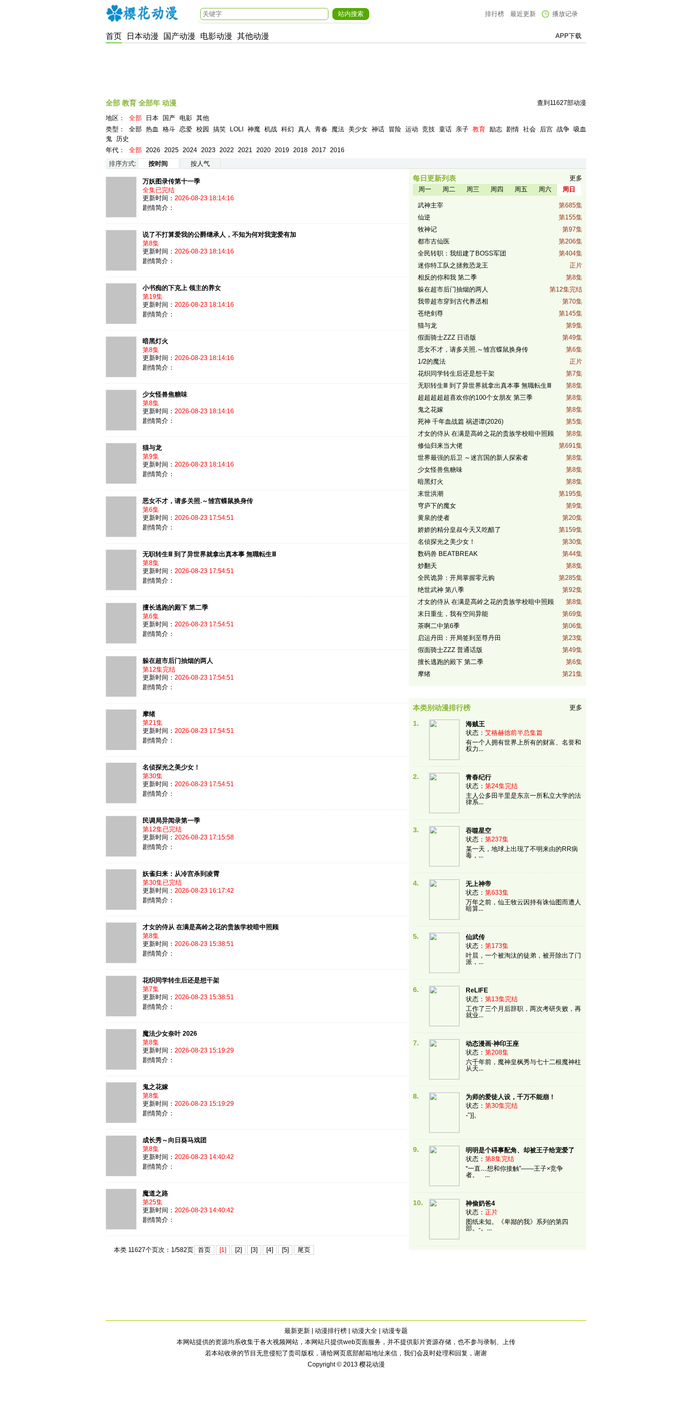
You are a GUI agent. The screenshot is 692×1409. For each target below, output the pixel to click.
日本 (152, 118)
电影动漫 (216, 36)
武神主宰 (430, 205)
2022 (226, 150)
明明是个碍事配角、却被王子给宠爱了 (520, 1150)
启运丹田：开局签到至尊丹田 (459, 637)
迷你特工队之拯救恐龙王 (453, 265)
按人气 (200, 163)
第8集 (574, 277)
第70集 (572, 301)
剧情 (512, 129)
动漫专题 (395, 1330)
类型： (115, 129)
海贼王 (475, 724)
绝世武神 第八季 (441, 589)
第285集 (570, 577)
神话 (378, 129)
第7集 (574, 373)
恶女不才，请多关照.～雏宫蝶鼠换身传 (198, 500)
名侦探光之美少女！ (171, 767)
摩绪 (149, 714)
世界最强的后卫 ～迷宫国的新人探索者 (473, 457)
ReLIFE (477, 990)
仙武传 (475, 937)
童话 (445, 129)
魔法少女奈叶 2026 (170, 1033)
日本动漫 (143, 36)
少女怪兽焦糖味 (165, 394)
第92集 (572, 589)
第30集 (572, 541)
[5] (285, 1249)
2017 (319, 150)
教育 (479, 129)
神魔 (253, 129)
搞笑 (219, 129)
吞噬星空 (478, 830)
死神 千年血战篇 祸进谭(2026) (460, 421)
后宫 (546, 129)
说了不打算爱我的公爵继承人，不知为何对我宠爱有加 (219, 234)
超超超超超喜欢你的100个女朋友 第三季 (475, 397)
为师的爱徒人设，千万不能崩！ (510, 1096)
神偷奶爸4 (480, 1203)
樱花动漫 (142, 13)
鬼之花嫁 (155, 1086)
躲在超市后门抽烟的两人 (178, 660)
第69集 (572, 613)
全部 (135, 118)
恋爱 (185, 129)
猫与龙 (152, 447)
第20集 (572, 517)
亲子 (462, 129)
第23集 (572, 637)
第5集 (574, 421)
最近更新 (523, 13)
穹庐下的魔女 (437, 505)
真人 (304, 129)
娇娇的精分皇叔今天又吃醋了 (459, 529)
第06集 (572, 625)
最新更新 (297, 1330)
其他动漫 (253, 36)
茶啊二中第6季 (439, 625)
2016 (337, 150)
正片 (575, 265)
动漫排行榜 (331, 1330)
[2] (238, 1249)
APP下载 (568, 35)
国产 (169, 118)
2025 (171, 150)
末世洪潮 (430, 493)
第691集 (570, 445)
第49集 (572, 337)
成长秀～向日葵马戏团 (175, 1140)
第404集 (570, 253)
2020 (263, 150)
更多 (575, 178)
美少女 (358, 129)
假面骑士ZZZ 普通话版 (450, 649)
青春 (321, 129)
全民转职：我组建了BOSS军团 (462, 253)
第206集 (570, 241)
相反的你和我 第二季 (447, 277)
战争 (563, 129)
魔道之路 (155, 1193)
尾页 (304, 1249)
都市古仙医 (434, 241)
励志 (495, 129)
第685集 (570, 205)
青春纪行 (478, 777)
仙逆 (424, 217)
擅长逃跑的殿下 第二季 (175, 607)
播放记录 (565, 13)
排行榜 (494, 13)
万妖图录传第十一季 (171, 181)
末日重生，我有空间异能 (453, 613)
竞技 (428, 129)
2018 (300, 150)
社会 (529, 129)
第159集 (570, 529)
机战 (270, 129)
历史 (122, 138)
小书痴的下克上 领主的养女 (182, 287)
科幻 (287, 129)
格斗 (169, 129)
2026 (153, 150)
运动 (411, 129)
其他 (202, 118)
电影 (185, 118)
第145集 (570, 313)
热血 (152, 129)
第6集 (574, 349)
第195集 (570, 493)
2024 (190, 150)
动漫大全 (364, 1330)
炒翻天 (427, 565)
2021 (245, 150)
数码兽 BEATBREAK (448, 553)
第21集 (572, 673)
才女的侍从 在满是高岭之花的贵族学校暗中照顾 (211, 927)
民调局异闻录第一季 (171, 820)
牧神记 (427, 229)
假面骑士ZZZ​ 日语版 (447, 337)
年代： (115, 150)
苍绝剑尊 (430, 313)
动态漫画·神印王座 (492, 1043)
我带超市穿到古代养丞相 (453, 301)
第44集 (572, 553)
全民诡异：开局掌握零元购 (456, 577)
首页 (114, 36)
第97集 (572, 229)
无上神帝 (478, 883)
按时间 (158, 163)
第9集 (574, 325)
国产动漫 (179, 36)
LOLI (236, 129)
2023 (208, 150)
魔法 (338, 129)
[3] (254, 1249)
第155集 (570, 217)
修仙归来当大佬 (440, 445)
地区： (115, 118)
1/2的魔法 (432, 361)
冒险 (394, 129)
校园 (202, 129)
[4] (269, 1249)
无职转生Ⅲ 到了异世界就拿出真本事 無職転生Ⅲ (209, 554)
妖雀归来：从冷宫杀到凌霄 (181, 873)
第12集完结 (565, 289)
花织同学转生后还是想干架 (181, 980)
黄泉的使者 (434, 517)
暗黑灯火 (155, 341)
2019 (282, 150)
